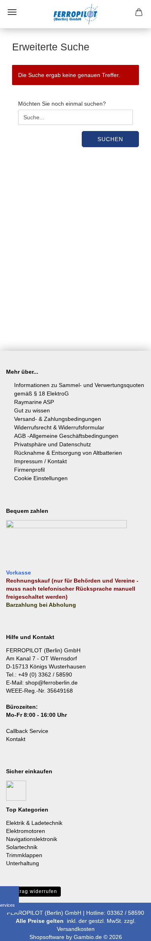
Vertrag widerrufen (33, 891)
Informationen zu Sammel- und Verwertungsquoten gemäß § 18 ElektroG (79, 389)
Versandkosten (76, 929)
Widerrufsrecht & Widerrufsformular (59, 427)
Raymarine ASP (34, 402)
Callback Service (27, 731)
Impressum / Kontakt (40, 461)
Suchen (110, 139)
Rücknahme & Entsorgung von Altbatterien (68, 453)
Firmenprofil (29, 469)
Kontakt (15, 739)
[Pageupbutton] (129, 929)
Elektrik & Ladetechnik (34, 823)
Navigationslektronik (31, 839)
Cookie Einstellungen (41, 478)
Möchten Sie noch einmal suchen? (62, 103)
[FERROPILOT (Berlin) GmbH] (76, 14)
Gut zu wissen (32, 410)
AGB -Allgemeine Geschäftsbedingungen (66, 436)
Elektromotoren (25, 831)
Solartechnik (21, 847)
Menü (12, 12)
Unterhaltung (22, 863)
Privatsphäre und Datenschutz (52, 444)
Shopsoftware (46, 937)
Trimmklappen (24, 855)
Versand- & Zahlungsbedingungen (57, 419)
